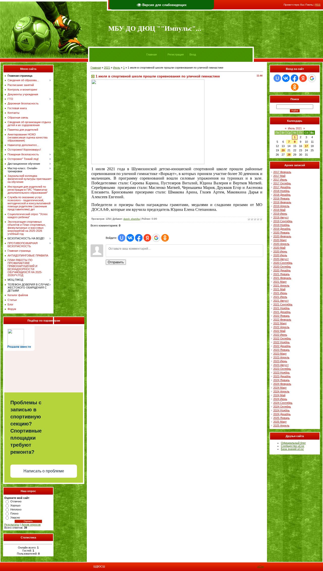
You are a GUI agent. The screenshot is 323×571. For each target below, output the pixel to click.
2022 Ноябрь (281, 342)
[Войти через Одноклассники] (165, 238)
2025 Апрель (281, 425)
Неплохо (15, 509)
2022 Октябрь (282, 338)
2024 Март (280, 387)
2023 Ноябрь (281, 372)
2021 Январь (281, 274)
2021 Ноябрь (281, 308)
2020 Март (280, 240)
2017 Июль (280, 179)
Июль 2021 (295, 128)
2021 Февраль (282, 277)
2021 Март (280, 281)
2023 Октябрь (282, 368)
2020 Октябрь (282, 266)
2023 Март (280, 353)
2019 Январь (281, 198)
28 (288, 154)
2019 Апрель (281, 206)
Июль (116, 67)
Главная (151, 54)
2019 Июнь (280, 213)
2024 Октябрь (282, 406)
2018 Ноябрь (281, 190)
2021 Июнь (280, 293)
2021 (107, 67)
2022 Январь (281, 315)
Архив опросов (31, 524)
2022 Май (279, 330)
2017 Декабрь (282, 187)
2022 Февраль (282, 319)
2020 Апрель (281, 243)
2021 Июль (280, 296)
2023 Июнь (280, 361)
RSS (317, 4)
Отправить (116, 262)
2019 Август (281, 217)
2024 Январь (281, 380)
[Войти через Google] (156, 238)
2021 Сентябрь (282, 304)
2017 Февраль (282, 172)
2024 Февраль (282, 383)
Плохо (14, 513)
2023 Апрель (281, 357)
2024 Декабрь (282, 414)
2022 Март (280, 323)
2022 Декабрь (282, 346)
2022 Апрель (281, 327)
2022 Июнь (280, 334)
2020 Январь (281, 232)
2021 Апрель (281, 285)
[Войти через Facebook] (139, 238)
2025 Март (280, 421)
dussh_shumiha (131, 219)
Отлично (15, 501)
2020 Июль (280, 255)
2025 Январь (281, 417)
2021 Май (279, 289)
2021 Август (281, 300)
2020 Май (279, 247)
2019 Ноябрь (281, 224)
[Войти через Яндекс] (147, 238)
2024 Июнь (280, 399)
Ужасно (15, 517)
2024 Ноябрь (281, 410)
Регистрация (176, 54)
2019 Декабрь (282, 228)
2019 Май (279, 209)
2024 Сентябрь (282, 402)
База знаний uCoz (292, 448)
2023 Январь (281, 349)
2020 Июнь (280, 251)
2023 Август (281, 364)
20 (283, 150)
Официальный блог (293, 442)
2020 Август (281, 259)
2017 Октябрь (282, 183)
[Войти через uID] (121, 238)
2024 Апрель (281, 391)
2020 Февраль (282, 236)
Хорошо (15, 505)
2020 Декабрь (282, 270)
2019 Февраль (282, 202)
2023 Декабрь (282, 376)
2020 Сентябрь (282, 262)
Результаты (11, 524)
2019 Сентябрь (282, 221)
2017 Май (279, 175)
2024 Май (279, 395)
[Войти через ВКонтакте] (130, 238)
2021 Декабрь (282, 311)
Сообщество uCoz (292, 445)
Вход (193, 54)
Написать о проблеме (43, 471)
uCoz (260, 566)
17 (306, 146)
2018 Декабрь (282, 194)
